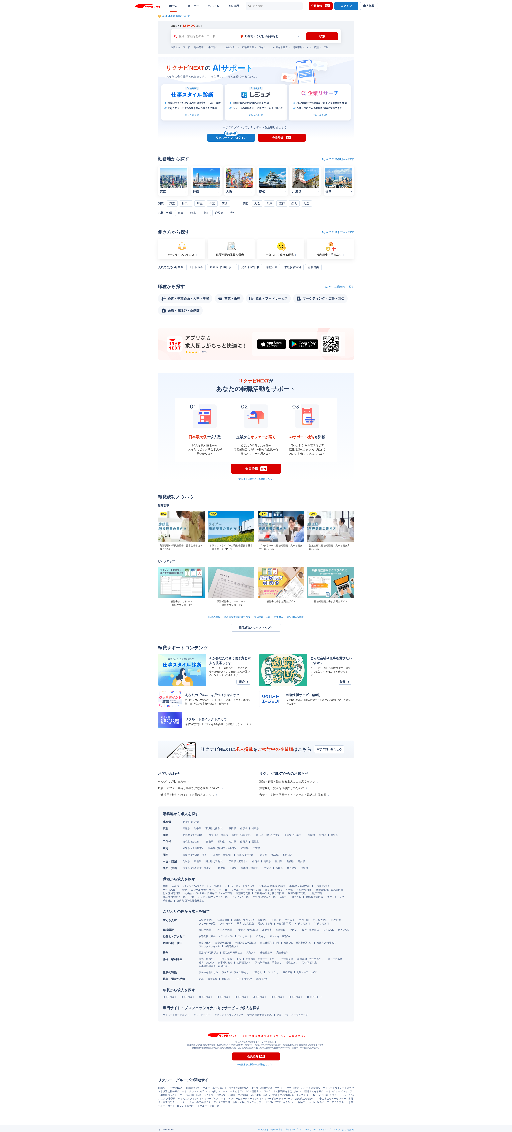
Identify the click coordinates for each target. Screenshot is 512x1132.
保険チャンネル (306, 1102)
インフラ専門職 (240, 897)
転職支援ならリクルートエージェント (206, 1087)
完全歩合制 (282, 952)
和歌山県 (287, 854)
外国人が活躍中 (225, 929)
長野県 (255, 841)
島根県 (197, 861)
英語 (316, 47)
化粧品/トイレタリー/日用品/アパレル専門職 (208, 893)
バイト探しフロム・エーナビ (221, 1091)
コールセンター (228, 47)
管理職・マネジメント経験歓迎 (250, 920)
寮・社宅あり (335, 959)
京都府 (216, 854)
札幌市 (195, 821)
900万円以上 (296, 997)
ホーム (173, 5)
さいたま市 (272, 835)
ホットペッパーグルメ (207, 1098)
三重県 (256, 848)
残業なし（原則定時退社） (298, 942)
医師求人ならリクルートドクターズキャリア (328, 1091)
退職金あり (292, 962)
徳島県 (267, 861)
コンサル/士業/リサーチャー (206, 889)
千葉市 (297, 835)
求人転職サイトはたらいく (287, 1091)
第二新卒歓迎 (320, 920)
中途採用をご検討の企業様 (270, 1129)
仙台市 (218, 828)
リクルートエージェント (176, 1015)
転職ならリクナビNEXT (171, 1087)
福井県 (232, 841)
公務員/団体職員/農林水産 (190, 900)
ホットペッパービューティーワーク (274, 1098)
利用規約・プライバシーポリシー (301, 1129)
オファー (193, 5)
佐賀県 (221, 868)
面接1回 (226, 979)
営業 (165, 886)
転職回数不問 (284, 923)
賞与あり (251, 952)
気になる (213, 5)
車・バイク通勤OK (280, 936)
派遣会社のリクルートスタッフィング (183, 1091)
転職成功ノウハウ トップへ (256, 627)
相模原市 (245, 835)
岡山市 (218, 861)
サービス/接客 (170, 889)
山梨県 (243, 841)
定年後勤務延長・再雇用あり (214, 966)
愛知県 (186, 848)
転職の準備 (214, 617)
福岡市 (207, 868)
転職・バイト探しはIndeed (211, 1095)
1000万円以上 (314, 997)
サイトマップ (325, 1129)
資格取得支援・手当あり (268, 962)
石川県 (221, 841)
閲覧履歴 (233, 5)
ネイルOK (328, 929)
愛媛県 (290, 861)
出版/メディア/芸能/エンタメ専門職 (209, 897)
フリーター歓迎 (207, 923)
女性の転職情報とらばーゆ (243, 1087)
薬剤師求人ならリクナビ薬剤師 (177, 1095)
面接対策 (278, 617)
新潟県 (186, 841)
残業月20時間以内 (326, 942)
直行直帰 (287, 972)
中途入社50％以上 (248, 929)
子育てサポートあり (230, 959)
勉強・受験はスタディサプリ (248, 1102)
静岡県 (212, 848)
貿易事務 (297, 47)
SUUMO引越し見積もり (326, 1095)
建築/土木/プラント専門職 (279, 889)
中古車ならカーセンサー (332, 1098)
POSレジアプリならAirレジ (281, 1102)
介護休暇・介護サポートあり (261, 959)
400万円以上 (206, 997)
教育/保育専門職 (314, 897)
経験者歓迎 (223, 920)
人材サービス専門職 (290, 897)
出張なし (257, 972)
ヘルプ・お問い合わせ (172, 781)
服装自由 (281, 929)
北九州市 (197, 868)
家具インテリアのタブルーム (332, 1102)
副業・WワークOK (307, 972)
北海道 (186, 821)
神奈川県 (213, 835)
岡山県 (209, 861)
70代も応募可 (321, 923)
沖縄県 (304, 868)
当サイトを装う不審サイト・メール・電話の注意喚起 (292, 794)
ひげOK (294, 929)
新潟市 (195, 841)
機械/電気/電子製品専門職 (329, 889)
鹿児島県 (292, 868)
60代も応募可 (302, 923)
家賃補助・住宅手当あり (310, 959)
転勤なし (261, 936)
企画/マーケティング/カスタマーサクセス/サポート (199, 886)
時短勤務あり (232, 946)
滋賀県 (275, 854)
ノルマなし (273, 972)
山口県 (255, 861)
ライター (263, 47)
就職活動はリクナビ (271, 1087)
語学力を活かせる (208, 972)
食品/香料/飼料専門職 (174, 897)
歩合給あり (266, 952)
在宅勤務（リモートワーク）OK (216, 936)
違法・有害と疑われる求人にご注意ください (287, 781)
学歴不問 (304, 920)
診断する (244, 681)
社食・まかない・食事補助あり (215, 962)
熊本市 (254, 868)
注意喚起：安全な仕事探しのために (281, 788)
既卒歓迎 (336, 920)
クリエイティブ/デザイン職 (246, 889)
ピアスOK (343, 929)
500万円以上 (224, 997)
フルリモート (245, 936)
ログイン (346, 5)
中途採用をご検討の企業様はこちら (254, 479)
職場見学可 (262, 979)
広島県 (232, 861)
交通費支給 (287, 959)
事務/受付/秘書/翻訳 (299, 886)
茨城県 (311, 835)
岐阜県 (245, 848)
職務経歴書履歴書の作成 (237, 617)
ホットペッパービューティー (236, 1098)
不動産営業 (248, 47)
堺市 (204, 854)
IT (226, 889)
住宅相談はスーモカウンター (295, 1095)
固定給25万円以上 (208, 952)
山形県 (243, 828)
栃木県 (322, 835)
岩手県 (197, 828)
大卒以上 (290, 920)
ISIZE (180, 1105)
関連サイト (191, 1105)
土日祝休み (205, 942)
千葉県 (288, 835)
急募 (201, 979)
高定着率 (267, 929)
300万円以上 (188, 997)
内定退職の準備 (295, 617)
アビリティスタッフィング (228, 1015)
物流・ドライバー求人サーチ (292, 1015)
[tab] (270, 36)
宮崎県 (279, 868)
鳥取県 (186, 861)
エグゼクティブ (335, 897)
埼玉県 (259, 835)
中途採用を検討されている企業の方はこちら (186, 794)
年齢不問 (276, 920)
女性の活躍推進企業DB (259, 1015)
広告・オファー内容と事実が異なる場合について (189, 788)
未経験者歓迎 (206, 920)
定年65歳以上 (309, 962)
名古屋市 (197, 848)
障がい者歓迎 (265, 923)
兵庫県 (240, 854)
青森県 (186, 828)
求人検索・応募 (262, 617)
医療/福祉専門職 (297, 893)
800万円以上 (278, 997)
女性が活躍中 (206, 929)
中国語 (212, 47)
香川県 (278, 861)
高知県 (301, 861)
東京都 (186, 835)
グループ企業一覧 (209, 1105)
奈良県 (263, 854)
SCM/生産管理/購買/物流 (272, 886)
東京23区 (197, 835)
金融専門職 (316, 893)
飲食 (184, 889)
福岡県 (186, 868)
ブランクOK (226, 923)
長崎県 (233, 868)
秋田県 (232, 828)
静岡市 (221, 848)
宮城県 (209, 828)
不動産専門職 (304, 889)
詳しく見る (190, 114)
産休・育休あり (207, 959)
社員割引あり (244, 962)
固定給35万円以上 (232, 952)
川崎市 (234, 835)
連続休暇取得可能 (269, 942)
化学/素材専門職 (171, 893)
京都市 (226, 854)
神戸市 (249, 854)
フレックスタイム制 (209, 946)
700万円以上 (260, 997)
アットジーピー (201, 1015)
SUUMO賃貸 (270, 1095)
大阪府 (186, 854)
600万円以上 (242, 997)
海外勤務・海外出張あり (235, 972)
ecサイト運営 (280, 47)
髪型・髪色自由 (310, 929)
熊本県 (244, 868)
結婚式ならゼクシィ (306, 1098)
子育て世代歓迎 (245, 923)
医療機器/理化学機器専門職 (269, 893)
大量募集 (212, 979)
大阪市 (195, 854)
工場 (326, 47)
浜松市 (231, 848)
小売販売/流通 (322, 886)
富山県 (209, 841)
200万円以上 (170, 997)
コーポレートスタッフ (243, 886)
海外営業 (199, 47)
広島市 (242, 861)
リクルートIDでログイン (231, 136)
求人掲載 (368, 5)
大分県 (267, 868)
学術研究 (167, 900)
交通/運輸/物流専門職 (264, 897)
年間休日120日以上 (245, 942)
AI (308, 47)
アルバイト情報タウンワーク (255, 1091)
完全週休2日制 (223, 942)
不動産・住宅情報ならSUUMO (244, 1095)
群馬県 (334, 835)
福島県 (255, 828)
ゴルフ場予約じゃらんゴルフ (176, 1098)
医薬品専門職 (243, 893)
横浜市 (224, 835)
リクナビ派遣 (291, 1087)
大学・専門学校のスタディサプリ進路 (209, 1102)
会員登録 (320, 5)
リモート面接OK (243, 979)
